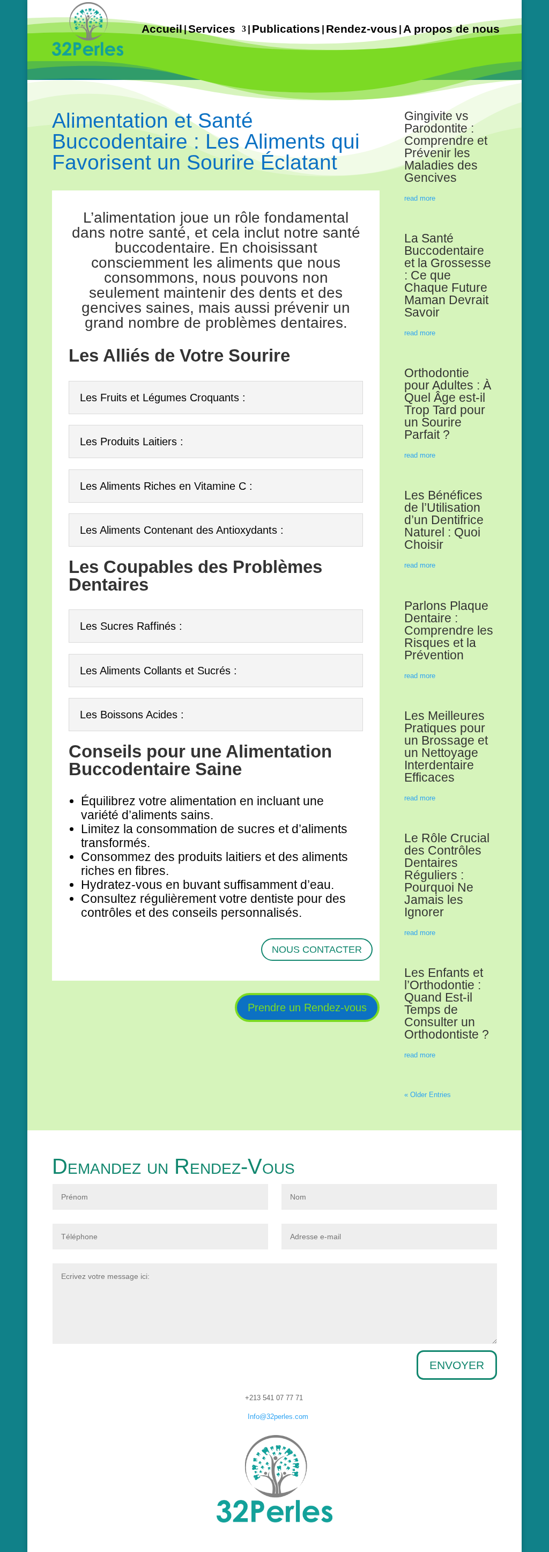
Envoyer (456, 1365)
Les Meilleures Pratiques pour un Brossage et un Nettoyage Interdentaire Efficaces (446, 746)
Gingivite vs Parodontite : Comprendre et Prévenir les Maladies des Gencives (445, 147)
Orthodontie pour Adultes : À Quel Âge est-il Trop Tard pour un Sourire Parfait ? (447, 404)
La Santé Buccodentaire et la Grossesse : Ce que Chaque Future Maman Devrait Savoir (447, 275)
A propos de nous (451, 29)
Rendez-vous (361, 29)
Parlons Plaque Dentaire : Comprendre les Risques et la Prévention (448, 630)
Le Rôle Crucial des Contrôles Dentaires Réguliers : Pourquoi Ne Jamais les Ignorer (446, 875)
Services (211, 29)
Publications (286, 29)
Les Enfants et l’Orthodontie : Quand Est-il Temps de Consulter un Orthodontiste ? (446, 1003)
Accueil (162, 29)
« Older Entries (427, 1095)
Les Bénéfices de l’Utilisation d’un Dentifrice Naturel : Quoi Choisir (444, 519)
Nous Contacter (317, 949)
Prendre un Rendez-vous (307, 1007)
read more (419, 198)
